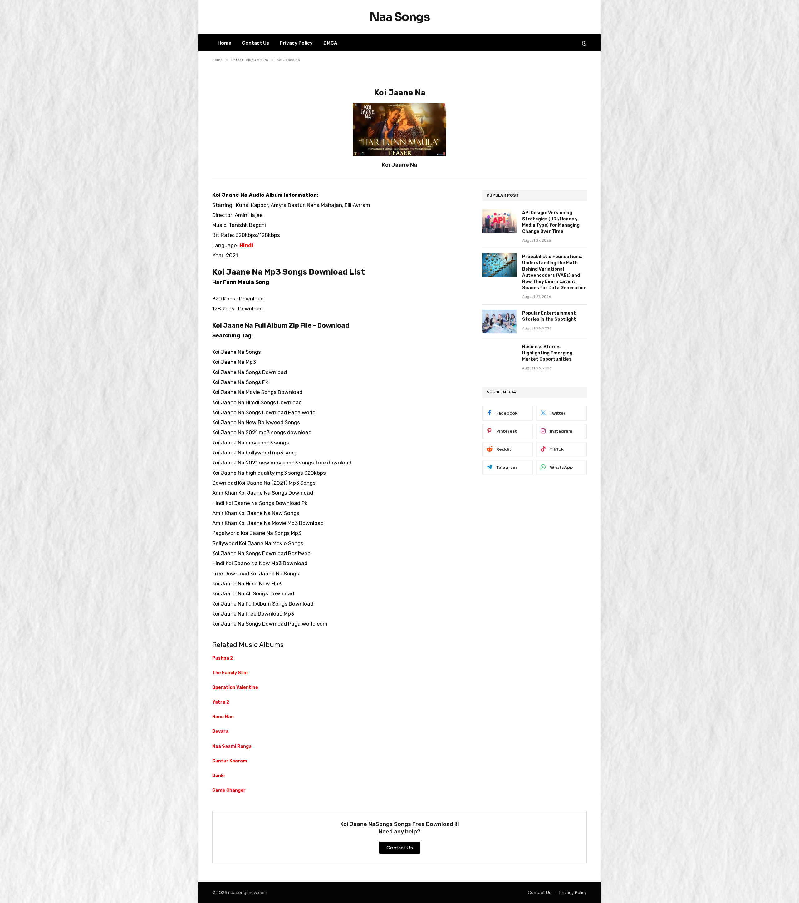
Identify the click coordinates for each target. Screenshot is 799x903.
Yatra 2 (220, 702)
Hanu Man (223, 716)
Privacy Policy (296, 43)
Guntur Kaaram (229, 761)
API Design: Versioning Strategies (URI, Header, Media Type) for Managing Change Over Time (551, 222)
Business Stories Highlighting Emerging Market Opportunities (547, 353)
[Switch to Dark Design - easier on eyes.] (584, 43)
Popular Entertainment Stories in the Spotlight (549, 316)
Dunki (218, 775)
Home (224, 43)
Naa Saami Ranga (232, 746)
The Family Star (230, 672)
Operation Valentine (235, 687)
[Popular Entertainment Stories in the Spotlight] (499, 321)
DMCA (330, 43)
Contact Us (255, 43)
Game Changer (229, 790)
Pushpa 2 (222, 658)
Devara (220, 731)
